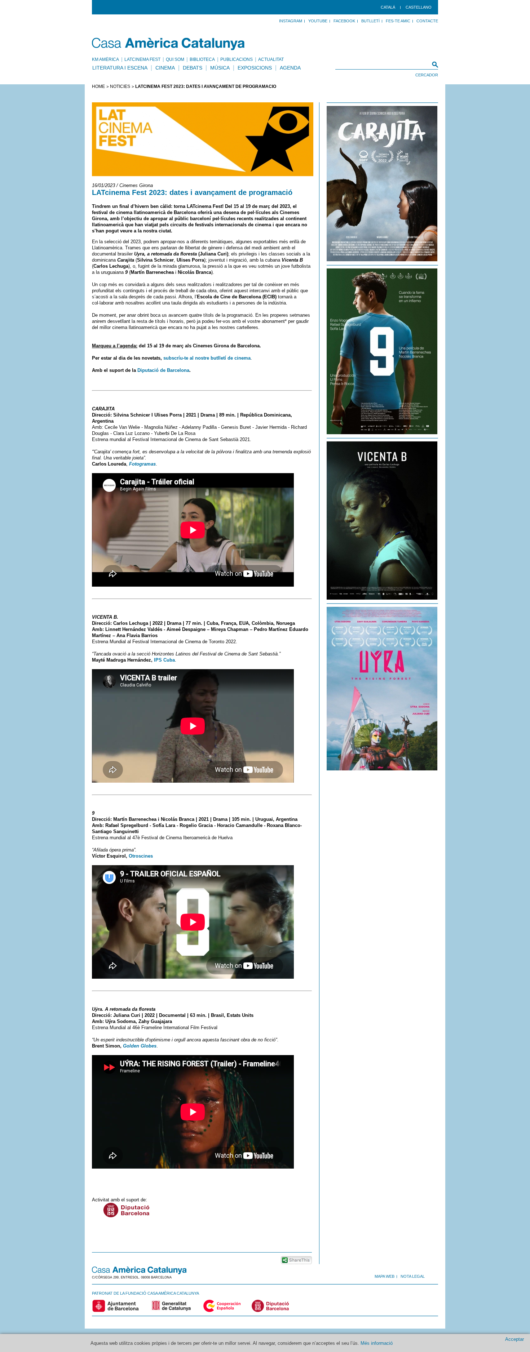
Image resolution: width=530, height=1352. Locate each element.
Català (388, 7)
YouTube (317, 21)
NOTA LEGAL (413, 1276)
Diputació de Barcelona (163, 370)
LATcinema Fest (142, 59)
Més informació (377, 1343)
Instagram (290, 21)
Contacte (427, 21)
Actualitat (271, 59)
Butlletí (370, 21)
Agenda (290, 68)
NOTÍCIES (120, 86)
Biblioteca (202, 59)
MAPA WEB (384, 1276)
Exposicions (255, 68)
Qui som (175, 59)
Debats (192, 68)
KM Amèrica (105, 59)
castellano (419, 7)
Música (220, 68)
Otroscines (141, 856)
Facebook (344, 21)
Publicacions (236, 59)
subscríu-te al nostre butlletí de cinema (206, 358)
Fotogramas (142, 464)
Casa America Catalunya (168, 44)
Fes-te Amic (398, 21)
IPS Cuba (164, 660)
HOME (98, 86)
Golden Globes (139, 1046)
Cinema (165, 68)
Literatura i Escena (119, 68)
